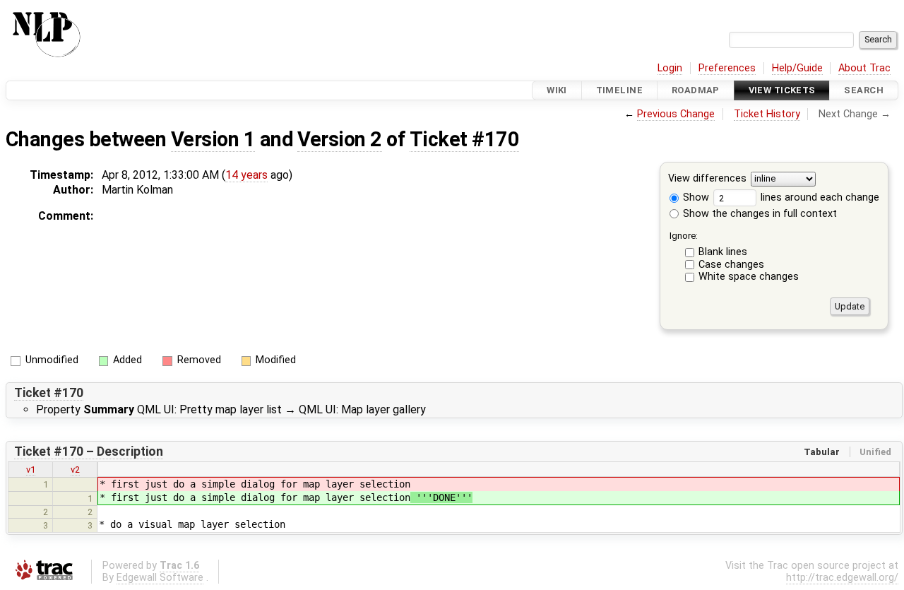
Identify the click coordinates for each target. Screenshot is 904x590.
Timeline (619, 90)
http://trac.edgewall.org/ (842, 578)
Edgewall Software (160, 578)
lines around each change (818, 197)
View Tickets (782, 90)
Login (670, 68)
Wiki (557, 90)
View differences (707, 179)
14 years (246, 175)
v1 (30, 469)
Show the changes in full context (758, 214)
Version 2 (339, 139)
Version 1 (213, 139)
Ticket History (767, 114)
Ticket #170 (464, 139)
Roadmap (696, 90)
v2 (75, 469)
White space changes (748, 277)
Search (864, 90)
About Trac (864, 68)
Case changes (731, 265)
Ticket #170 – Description (88, 451)
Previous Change (676, 114)
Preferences (727, 68)
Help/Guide (797, 68)
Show (694, 197)
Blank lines (722, 252)
